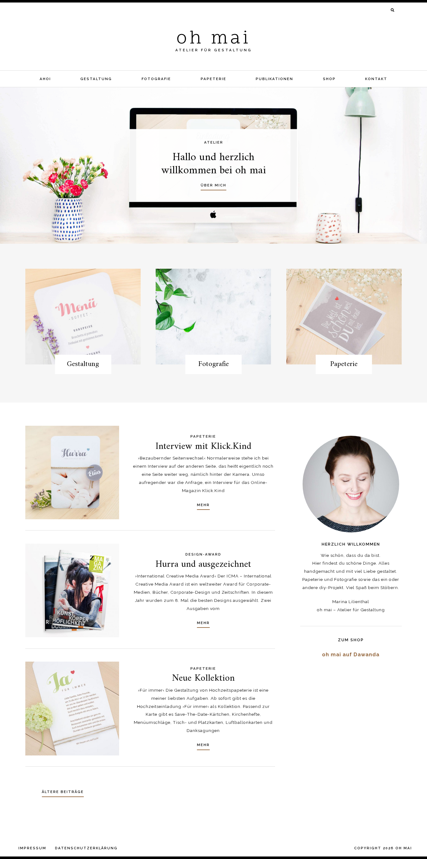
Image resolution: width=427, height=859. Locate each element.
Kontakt (376, 79)
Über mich (213, 185)
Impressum (32, 848)
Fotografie (156, 79)
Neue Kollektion (203, 678)
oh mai (213, 39)
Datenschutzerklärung (86, 848)
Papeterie (213, 79)
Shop (329, 79)
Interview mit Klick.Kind (203, 446)
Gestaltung (96, 79)
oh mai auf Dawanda (350, 655)
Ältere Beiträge (63, 792)
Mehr (203, 505)
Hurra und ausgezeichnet (203, 564)
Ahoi (45, 79)
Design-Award (203, 554)
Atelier (213, 142)
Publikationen (274, 79)
